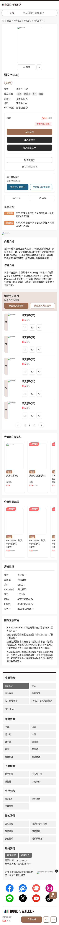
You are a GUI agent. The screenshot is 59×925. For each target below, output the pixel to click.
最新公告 (9, 799)
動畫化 (27, 94)
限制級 (35, 749)
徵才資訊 (36, 831)
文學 (34, 734)
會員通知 (36, 693)
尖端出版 (20, 99)
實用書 (8, 742)
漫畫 (9, 21)
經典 (34, 94)
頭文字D (27, 21)
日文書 (35, 742)
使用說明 (36, 799)
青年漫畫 (17, 21)
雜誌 (7, 749)
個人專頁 (9, 693)
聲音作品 (9, 757)
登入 (34, 686)
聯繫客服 (11, 855)
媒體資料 (9, 831)
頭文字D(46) (39, 21)
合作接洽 (25, 855)
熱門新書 (9, 774)
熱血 (41, 94)
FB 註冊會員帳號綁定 (42, 700)
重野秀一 (20, 89)
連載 (7, 727)
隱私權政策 (37, 838)
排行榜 (8, 781)
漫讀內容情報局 (39, 823)
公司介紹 (9, 823)
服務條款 (9, 838)
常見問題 (9, 806)
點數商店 (36, 757)
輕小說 (8, 734)
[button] (18, 425)
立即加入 (9, 686)
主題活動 (36, 781)
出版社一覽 (37, 774)
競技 (19, 94)
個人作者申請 (11, 700)
